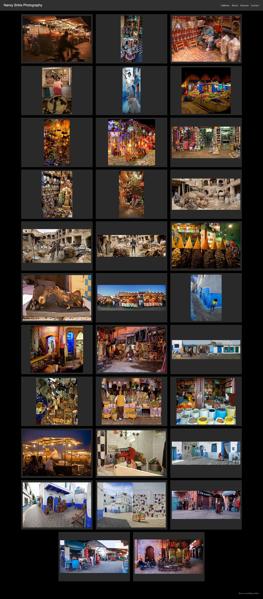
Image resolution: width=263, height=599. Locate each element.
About (235, 5)
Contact (255, 5)
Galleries (225, 5)
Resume (244, 5)
